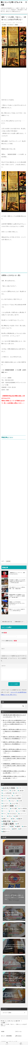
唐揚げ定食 (6, 821)
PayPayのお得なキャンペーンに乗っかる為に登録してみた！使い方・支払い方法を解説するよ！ (14, 847)
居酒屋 (16, 24)
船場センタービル (6, 828)
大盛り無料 (8, 824)
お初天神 (8, 561)
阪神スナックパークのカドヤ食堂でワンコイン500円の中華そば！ (17, 610)
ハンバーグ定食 (21, 811)
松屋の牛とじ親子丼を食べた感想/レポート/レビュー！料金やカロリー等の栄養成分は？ (14, 897)
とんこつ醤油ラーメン (17, 795)
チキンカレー (5, 808)
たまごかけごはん (6, 795)
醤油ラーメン (6, 831)
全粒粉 (16, 816)
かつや (19, 788)
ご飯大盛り (21, 790)
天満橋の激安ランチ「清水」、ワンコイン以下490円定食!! (21, 621)
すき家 (15, 793)
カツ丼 (20, 800)
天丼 (18, 823)
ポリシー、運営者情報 (6, 1035)
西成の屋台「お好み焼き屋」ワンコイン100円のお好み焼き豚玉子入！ (14, 864)
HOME (2, 1031)
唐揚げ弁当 (16, 821)
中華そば (10, 816)
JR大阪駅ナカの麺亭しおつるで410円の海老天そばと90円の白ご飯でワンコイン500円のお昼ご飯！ (17, 581)
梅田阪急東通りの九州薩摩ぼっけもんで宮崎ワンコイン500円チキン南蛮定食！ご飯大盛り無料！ (17, 596)
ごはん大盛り (13, 790)
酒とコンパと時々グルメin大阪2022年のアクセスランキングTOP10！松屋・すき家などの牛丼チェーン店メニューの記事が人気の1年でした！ (14, 722)
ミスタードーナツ (23, 813)
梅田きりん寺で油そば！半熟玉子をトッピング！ (14, 930)
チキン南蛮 (14, 808)
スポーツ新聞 (8, 806)
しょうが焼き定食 (7, 793)
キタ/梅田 (4, 24)
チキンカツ (19, 805)
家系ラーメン (5, 826)
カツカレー (12, 800)
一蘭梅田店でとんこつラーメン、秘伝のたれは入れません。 (17, 573)
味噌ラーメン (6, 818)
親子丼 (15, 829)
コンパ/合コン (10, 24)
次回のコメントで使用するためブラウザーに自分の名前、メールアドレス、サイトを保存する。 (14, 658)
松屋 (12, 826)
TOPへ (21, 1043)
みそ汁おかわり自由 (15, 798)
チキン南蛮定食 (23, 808)
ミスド (4, 816)
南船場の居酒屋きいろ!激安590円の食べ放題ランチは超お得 (14, 979)
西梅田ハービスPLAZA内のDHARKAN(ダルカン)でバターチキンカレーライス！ (17, 603)
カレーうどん (5, 803)
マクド (4, 813)
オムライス (5, 800)
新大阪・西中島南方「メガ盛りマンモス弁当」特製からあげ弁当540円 (14, 913)
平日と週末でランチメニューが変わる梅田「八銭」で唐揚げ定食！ (17, 588)
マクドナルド (13, 813)
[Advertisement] (14, 84)
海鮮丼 (18, 826)
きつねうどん (5, 790)
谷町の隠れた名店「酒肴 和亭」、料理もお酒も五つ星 (8, 621)
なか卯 (4, 798)
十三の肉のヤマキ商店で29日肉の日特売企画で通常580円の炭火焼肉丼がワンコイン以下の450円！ (14, 946)
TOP (11, 1020)
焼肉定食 (25, 826)
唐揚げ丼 (20, 818)
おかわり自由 (9, 788)
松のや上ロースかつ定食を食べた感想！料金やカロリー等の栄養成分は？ (14, 996)
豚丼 (21, 828)
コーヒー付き (14, 803)
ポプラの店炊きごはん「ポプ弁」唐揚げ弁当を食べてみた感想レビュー (14, 963)
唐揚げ (13, 818)
